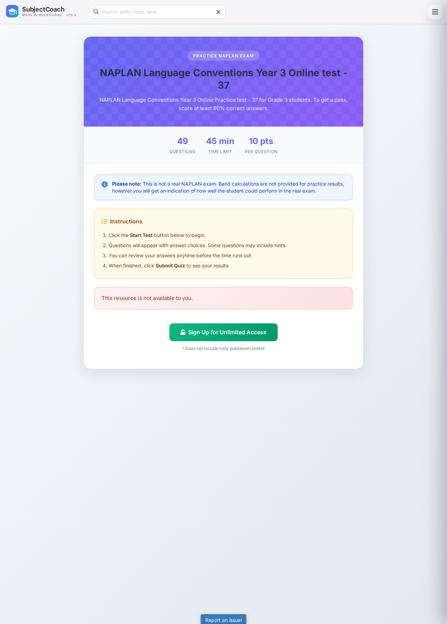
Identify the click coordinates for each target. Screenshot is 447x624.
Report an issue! (223, 620)
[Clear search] (218, 11)
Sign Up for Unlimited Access (227, 332)
